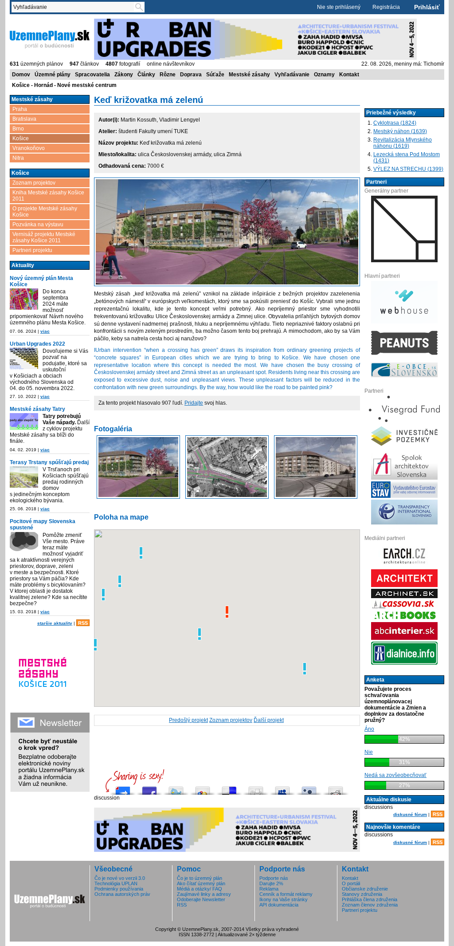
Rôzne (168, 74)
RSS (83, 623)
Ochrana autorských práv (122, 894)
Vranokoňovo (28, 148)
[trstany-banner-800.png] (24, 477)
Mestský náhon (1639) (400, 131)
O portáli (351, 883)
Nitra (18, 158)
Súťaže (215, 74)
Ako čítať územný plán (201, 883)
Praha (19, 109)
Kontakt (349, 74)
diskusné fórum (410, 814)
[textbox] (74, 7)
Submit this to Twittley (309, 788)
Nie (368, 752)
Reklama (268, 888)
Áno (369, 729)
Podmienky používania (118, 888)
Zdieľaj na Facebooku (149, 788)
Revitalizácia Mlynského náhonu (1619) (402, 143)
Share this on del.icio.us (229, 788)
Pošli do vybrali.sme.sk (123, 788)
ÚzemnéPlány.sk (31, 22)
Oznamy (324, 74)
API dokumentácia (278, 904)
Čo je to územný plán (199, 878)
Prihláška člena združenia (369, 899)
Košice (20, 138)
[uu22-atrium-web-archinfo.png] (24, 358)
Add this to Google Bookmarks (202, 788)
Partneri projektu (32, 250)
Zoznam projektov (33, 183)
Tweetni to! (176, 788)
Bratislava (24, 119)
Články (146, 74)
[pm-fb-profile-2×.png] (24, 542)
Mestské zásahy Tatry (37, 409)
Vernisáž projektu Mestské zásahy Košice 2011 (43, 237)
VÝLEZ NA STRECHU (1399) (408, 169)
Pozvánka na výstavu (37, 224)
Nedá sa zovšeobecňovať (395, 775)
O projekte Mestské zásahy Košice (44, 211)
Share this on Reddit (335, 788)
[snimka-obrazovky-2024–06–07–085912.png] (24, 299)
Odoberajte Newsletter (201, 899)
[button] (141, 553)
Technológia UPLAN (115, 883)
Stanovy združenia (362, 894)
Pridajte (193, 403)
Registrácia (386, 7)
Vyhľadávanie (291, 74)
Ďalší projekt (269, 720)
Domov (21, 74)
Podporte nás (273, 878)
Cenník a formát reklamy (286, 894)
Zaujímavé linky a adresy (204, 894)
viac (45, 331)
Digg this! (256, 788)
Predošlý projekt (188, 720)
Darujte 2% (271, 883)
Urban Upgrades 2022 (37, 344)
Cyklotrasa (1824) (394, 123)
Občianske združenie (365, 888)
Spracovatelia (92, 74)
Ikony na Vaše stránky (283, 899)
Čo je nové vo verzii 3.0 (119, 878)
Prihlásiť (427, 7)
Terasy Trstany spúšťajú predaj (49, 462)
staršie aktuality (54, 623)
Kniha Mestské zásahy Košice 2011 (48, 195)
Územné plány (52, 74)
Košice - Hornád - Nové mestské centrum (64, 85)
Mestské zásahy (249, 74)
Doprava (191, 74)
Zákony (123, 74)
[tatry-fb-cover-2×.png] (24, 421)
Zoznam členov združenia (370, 904)
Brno (18, 129)
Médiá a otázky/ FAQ (199, 888)
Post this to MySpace (282, 788)
